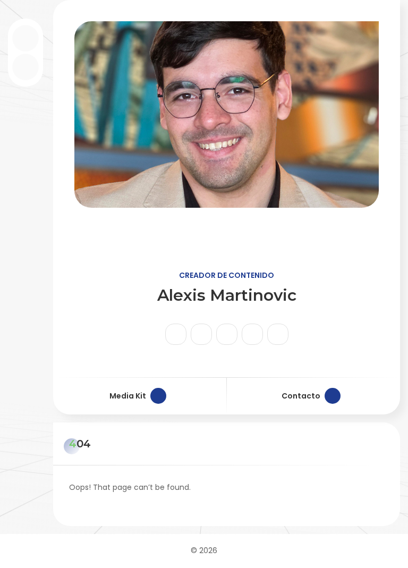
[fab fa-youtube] (226, 334)
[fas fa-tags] (277, 334)
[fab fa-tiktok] (201, 334)
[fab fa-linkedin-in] (252, 334)
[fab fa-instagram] (175, 334)
